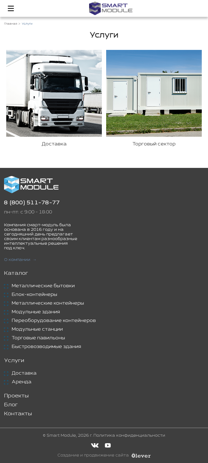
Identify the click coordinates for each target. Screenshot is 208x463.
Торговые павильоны (38, 338)
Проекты (16, 396)
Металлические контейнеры (48, 303)
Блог (11, 405)
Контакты (18, 414)
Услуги (14, 360)
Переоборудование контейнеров (54, 320)
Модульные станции (37, 329)
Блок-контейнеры (34, 294)
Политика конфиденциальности (129, 435)
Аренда (21, 382)
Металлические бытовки (43, 286)
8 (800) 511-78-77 (32, 203)
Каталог (16, 273)
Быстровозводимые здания (46, 346)
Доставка (24, 373)
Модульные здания (36, 312)
